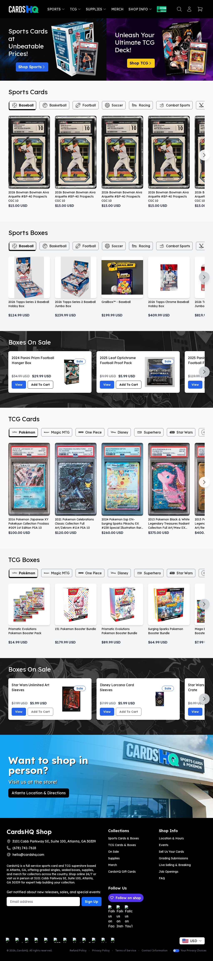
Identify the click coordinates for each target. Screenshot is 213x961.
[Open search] (179, 9)
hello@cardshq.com (28, 854)
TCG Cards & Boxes (122, 845)
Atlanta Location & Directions (39, 793)
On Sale (113, 852)
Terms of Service (125, 950)
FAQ (162, 878)
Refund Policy (78, 950)
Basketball (58, 105)
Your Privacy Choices (193, 950)
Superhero (152, 432)
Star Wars (185, 432)
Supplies (94, 9)
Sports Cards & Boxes (123, 838)
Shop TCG (139, 63)
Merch (117, 9)
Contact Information (154, 950)
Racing (144, 105)
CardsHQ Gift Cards (122, 871)
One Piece (93, 432)
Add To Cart (40, 385)
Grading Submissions (173, 858)
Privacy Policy (101, 950)
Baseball (26, 105)
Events (163, 845)
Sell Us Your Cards (171, 852)
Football (89, 105)
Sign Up (91, 901)
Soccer (117, 105)
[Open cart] (200, 9)
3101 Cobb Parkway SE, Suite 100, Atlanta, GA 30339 (54, 841)
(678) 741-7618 (24, 848)
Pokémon (27, 432)
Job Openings (168, 871)
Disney (123, 432)
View (18, 385)
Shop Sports (30, 66)
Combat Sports (178, 105)
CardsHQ (22, 950)
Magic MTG (60, 432)
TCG (73, 9)
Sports (54, 9)
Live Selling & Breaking (175, 865)
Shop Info (138, 9)
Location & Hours (171, 838)
